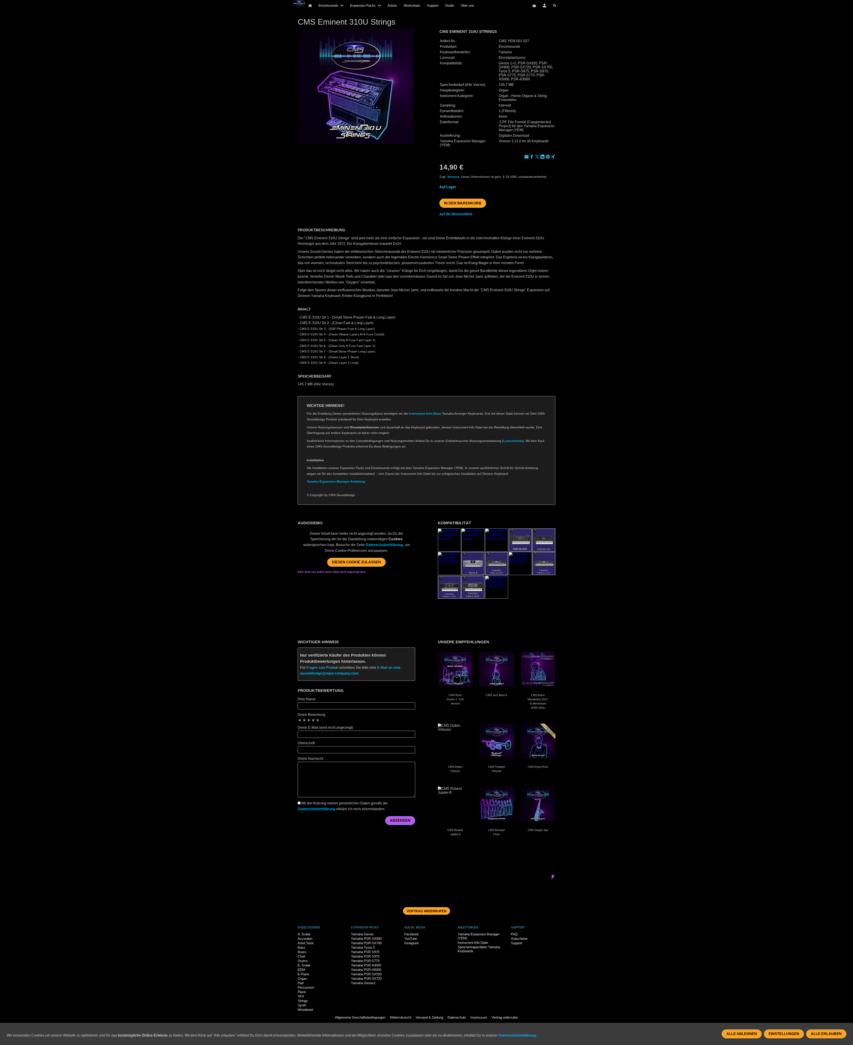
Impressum (478, 1017)
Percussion (306, 987)
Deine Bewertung (311, 714)
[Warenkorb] (534, 5)
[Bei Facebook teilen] (532, 157)
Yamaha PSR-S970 (365, 956)
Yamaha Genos (362, 934)
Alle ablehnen (741, 1034)
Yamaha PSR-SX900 (366, 938)
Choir (301, 956)
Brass (302, 952)
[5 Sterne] (317, 720)
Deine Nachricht (310, 758)
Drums (303, 961)
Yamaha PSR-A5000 (366, 970)
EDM (301, 970)
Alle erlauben (826, 1034)
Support (516, 943)
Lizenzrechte (513, 441)
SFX (301, 996)
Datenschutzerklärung (384, 545)
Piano (302, 992)
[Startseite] (310, 5)
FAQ (514, 934)
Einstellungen (784, 1034)
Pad (300, 983)
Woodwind (305, 1009)
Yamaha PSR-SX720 (366, 978)
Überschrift (306, 743)
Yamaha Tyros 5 (363, 947)
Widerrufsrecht (400, 1017)
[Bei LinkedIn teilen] (542, 157)
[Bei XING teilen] (553, 157)
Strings (303, 1001)
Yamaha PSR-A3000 (366, 965)
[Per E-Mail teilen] (526, 157)
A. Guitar (304, 934)
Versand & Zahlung (429, 1017)
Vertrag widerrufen (426, 911)
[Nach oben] (552, 507)
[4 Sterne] (313, 720)
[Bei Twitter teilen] (537, 157)
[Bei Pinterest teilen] (548, 157)
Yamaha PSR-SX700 (366, 943)
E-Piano (303, 974)
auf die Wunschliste (455, 214)
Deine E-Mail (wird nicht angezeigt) (325, 727)
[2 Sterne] (304, 720)
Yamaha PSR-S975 (365, 952)
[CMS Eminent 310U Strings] (356, 86)
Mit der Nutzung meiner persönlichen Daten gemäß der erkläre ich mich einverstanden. (343, 806)
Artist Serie (306, 943)
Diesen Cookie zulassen (356, 562)
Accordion (305, 938)
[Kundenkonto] (544, 5)
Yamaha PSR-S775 (365, 961)
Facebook (411, 934)
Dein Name (307, 699)
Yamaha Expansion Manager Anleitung (336, 481)
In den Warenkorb (462, 203)
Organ (302, 978)
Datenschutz (457, 1017)
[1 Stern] (300, 720)
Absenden (400, 820)
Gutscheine (519, 938)
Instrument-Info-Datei (425, 413)
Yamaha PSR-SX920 (366, 974)
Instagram (411, 943)
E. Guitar (304, 965)
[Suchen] (555, 5)
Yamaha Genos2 (363, 983)
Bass (301, 947)
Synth (302, 1005)
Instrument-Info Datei (473, 942)
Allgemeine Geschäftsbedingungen (360, 1017)
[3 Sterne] (309, 720)
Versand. (453, 176)
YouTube (410, 938)
